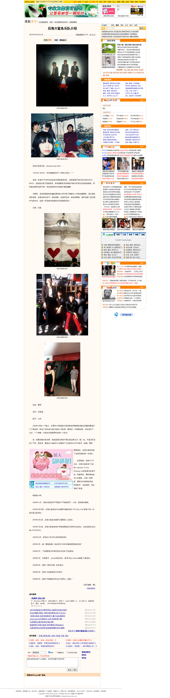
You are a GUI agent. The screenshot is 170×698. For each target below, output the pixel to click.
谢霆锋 (130, 72)
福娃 (132, 70)
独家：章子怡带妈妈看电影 (133, 187)
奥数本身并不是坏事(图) (130, 65)
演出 (67, 636)
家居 (109, 2)
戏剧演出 (105, 280)
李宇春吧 (120, 116)
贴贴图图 (120, 293)
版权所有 (81, 694)
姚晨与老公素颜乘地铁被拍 (112, 197)
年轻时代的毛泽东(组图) (130, 47)
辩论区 (84, 658)
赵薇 (110, 72)
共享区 (104, 155)
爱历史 (119, 47)
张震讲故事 (132, 150)
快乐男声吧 (135, 116)
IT (97, 2)
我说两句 (142, 2)
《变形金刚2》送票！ (112, 214)
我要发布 (30, 675)
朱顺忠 (119, 60)
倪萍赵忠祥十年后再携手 (132, 192)
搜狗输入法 (26, 691)
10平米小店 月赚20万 (132, 93)
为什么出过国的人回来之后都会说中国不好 (123, 305)
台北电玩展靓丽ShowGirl (111, 212)
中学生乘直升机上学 (108, 55)
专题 (51, 22)
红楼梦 (139, 150)
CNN (134, 72)
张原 (118, 62)
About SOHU (80, 691)
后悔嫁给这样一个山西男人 (132, 298)
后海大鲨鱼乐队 (45, 636)
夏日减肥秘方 (124, 34)
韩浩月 (119, 55)
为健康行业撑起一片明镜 (111, 142)
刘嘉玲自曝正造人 (123, 178)
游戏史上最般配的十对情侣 (133, 212)
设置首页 (19, 691)
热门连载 (105, 283)
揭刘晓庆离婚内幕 (123, 173)
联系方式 (63, 691)
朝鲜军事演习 (126, 31)
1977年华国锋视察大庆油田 (131, 52)
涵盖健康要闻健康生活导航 (134, 88)
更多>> (142, 41)
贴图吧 (105, 122)
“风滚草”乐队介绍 (38, 598)
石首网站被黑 (106, 34)
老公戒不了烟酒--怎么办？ (111, 88)
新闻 (112, 25)
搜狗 (60, 2)
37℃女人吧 (134, 122)
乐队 (63, 636)
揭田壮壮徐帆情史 (109, 171)
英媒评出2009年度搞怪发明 (132, 293)
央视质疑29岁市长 (108, 31)
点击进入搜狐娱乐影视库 (132, 209)
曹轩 (104, 108)
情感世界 (120, 298)
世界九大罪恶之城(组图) (132, 202)
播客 (123, 2)
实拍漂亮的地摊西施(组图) (133, 199)
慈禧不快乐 (125, 36)
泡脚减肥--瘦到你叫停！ (133, 140)
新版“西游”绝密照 (109, 229)
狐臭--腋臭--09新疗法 (132, 142)
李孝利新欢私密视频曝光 (132, 204)
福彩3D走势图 (138, 155)
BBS (136, 2)
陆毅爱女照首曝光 (138, 176)
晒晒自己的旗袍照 (115, 307)
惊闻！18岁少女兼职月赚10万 (78, 640)
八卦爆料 (120, 269)
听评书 (104, 150)
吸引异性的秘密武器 (132, 132)
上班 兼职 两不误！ (109, 137)
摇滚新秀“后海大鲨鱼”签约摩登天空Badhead (46, 625)
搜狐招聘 (42, 691)
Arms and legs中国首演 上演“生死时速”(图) (46, 619)
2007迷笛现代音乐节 (61, 22)
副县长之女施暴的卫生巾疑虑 (130, 67)
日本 (107, 72)
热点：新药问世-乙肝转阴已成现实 (80, 643)
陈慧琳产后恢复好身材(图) (111, 189)
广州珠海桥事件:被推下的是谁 (131, 57)
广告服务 (49, 691)
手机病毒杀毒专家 (113, 155)
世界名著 (122, 153)
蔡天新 (119, 65)
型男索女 (120, 300)
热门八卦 (120, 266)
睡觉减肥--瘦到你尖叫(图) (111, 83)
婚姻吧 (119, 122)
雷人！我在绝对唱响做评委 (131, 50)
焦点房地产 (55, 2)
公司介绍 (89, 691)
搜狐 (37, 2)
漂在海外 (105, 305)
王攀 (118, 67)
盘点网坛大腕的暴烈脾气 (111, 202)
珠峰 (128, 70)
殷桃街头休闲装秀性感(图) (111, 192)
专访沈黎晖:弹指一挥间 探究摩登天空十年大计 (48, 613)
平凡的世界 (129, 153)
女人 (114, 2)
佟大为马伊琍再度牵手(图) (133, 189)
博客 (132, 2)
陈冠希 (125, 72)
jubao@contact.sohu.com (69, 696)
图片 (131, 25)
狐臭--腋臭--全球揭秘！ (133, 83)
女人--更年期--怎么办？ (110, 96)
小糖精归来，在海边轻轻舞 (132, 300)
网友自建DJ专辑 (123, 16)
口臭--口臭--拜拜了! (131, 91)
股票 (117, 72)
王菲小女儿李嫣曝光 (123, 229)
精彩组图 (120, 274)
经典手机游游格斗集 (126, 155)
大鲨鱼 (58, 636)
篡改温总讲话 (115, 34)
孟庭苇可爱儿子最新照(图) (133, 207)
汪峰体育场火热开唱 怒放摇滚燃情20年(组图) (47, 628)
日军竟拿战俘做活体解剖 (111, 199)
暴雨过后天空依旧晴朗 (128, 307)
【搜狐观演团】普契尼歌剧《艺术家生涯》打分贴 (125, 280)
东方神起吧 (135, 119)
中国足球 (139, 72)
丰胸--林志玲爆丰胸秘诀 (111, 130)
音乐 (126, 25)
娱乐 (86, 2)
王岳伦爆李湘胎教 (111, 217)
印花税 (141, 70)
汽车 (100, 2)
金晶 (120, 72)
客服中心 (56, 691)
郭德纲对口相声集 (113, 150)
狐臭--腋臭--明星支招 (110, 91)
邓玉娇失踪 (117, 31)
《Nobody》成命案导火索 (111, 207)
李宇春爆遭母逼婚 (108, 176)
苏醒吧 (105, 119)
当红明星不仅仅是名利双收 (132, 296)
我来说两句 (80, 34)
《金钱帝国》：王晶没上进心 (133, 271)
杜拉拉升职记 (123, 150)
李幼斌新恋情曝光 (138, 173)
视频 (118, 2)
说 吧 (115, 100)
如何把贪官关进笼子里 (129, 60)
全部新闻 (96, 691)
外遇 (114, 72)
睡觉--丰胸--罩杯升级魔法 (111, 93)
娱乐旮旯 (120, 296)
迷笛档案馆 (73, 22)
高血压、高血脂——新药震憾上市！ (81, 646)
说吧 (135, 25)
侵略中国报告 (134, 36)
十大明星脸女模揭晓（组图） (133, 266)
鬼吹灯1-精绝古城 (113, 153)
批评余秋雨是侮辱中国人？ (131, 55)
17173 (49, 2)
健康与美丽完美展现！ (110, 140)
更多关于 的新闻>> (81, 631)
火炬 (104, 72)
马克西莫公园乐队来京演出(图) (42, 622)
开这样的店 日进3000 (110, 135)
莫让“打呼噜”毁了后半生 (111, 86)
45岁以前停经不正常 (132, 135)
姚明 (107, 75)
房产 (105, 2)
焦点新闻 (120, 291)
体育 (79, 2)
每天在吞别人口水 (109, 301)
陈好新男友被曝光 (138, 178)
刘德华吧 (120, 119)
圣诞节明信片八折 (108, 178)
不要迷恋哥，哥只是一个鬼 (132, 291)
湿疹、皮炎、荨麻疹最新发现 (41, 646)
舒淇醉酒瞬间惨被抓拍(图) (133, 197)
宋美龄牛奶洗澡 (107, 36)
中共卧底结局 (117, 36)
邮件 (127, 2)
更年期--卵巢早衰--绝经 (133, 86)
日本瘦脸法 (133, 34)
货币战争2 (136, 153)
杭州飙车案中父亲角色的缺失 (130, 62)
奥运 (125, 70)
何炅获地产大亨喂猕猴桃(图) (112, 187)
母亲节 (136, 70)
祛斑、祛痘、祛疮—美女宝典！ (42, 640)
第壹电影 (120, 271)
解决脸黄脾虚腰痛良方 (132, 137)
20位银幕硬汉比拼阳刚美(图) (132, 276)
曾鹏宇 (119, 50)
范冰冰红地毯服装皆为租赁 (112, 194)
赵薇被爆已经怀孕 (108, 173)
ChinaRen (42, 2)
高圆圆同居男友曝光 (108, 67)
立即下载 (140, 15)
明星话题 (120, 276)
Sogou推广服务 (39, 675)
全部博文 (103, 691)
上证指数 (106, 116)
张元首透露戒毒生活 (133, 214)
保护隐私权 (71, 691)
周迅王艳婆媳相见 (123, 176)
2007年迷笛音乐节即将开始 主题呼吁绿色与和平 (48, 610)
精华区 (84, 655)
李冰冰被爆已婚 (123, 171)
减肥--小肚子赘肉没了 (132, 130)
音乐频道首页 (43, 22)
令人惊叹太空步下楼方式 (134, 217)
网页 (117, 25)
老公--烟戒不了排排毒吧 (133, 96)
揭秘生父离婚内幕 (138, 171)
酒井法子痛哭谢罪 (138, 229)
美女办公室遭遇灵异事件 (111, 204)
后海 (53, 636)
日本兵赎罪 (135, 31)
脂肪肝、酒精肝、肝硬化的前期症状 (44, 643)
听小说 (104, 153)
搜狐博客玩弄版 (108, 16)
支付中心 (35, 691)
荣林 (118, 57)
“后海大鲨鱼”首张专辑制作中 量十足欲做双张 (47, 616)
